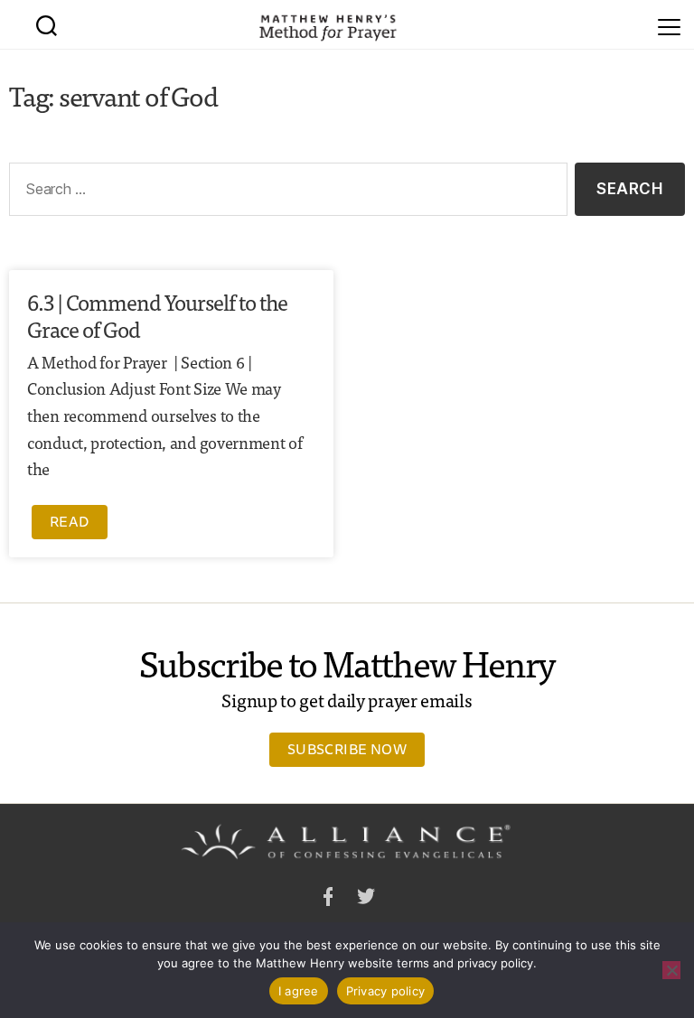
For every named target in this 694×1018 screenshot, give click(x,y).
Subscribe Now (347, 749)
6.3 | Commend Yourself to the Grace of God (157, 315)
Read (69, 521)
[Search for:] (284, 193)
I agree (298, 991)
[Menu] (669, 24)
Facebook (328, 899)
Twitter (366, 899)
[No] (671, 970)
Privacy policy (386, 991)
